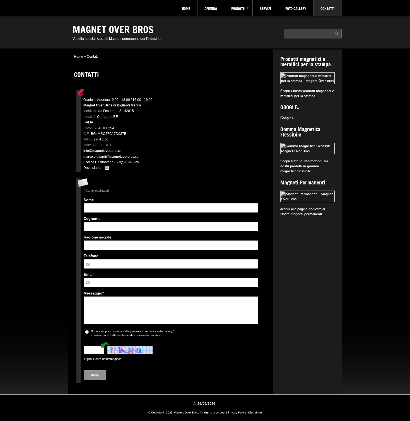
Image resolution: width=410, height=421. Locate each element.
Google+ (287, 118)
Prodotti (238, 8)
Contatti (327, 8)
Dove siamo (92, 168)
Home (186, 8)
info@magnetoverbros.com (103, 151)
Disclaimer (255, 412)
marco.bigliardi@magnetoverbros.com (112, 157)
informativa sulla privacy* (158, 331)
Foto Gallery (295, 8)
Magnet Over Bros (113, 29)
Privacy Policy (237, 412)
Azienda (210, 8)
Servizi (265, 8)
